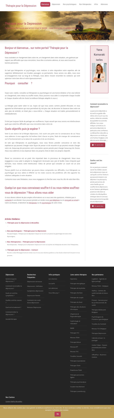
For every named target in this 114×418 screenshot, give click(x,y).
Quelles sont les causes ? (14, 301)
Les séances (53, 279)
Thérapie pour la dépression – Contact (22, 250)
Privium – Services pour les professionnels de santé (100, 302)
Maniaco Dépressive (34, 307)
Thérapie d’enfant (76, 293)
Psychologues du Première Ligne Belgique (100, 318)
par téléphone (55, 200)
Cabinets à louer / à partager (98, 339)
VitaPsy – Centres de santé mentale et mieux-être (100, 293)
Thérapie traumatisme (77, 361)
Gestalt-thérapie (11, 319)
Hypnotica (73, 279)
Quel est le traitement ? (13, 307)
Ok (58, 414)
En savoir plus (99, 145)
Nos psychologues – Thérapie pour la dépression (26, 231)
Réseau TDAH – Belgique (100, 286)
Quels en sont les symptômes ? (11, 294)
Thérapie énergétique (77, 284)
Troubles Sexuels (76, 356)
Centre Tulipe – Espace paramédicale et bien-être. (99, 347)
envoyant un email (71, 200)
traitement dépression (13, 210)
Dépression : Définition (35, 286)
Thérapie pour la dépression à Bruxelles (23, 223)
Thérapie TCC (74, 333)
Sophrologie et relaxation (75, 322)
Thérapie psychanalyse (78, 382)
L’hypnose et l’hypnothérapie (75, 315)
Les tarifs (52, 284)
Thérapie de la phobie (77, 288)
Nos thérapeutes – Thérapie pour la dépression (26, 242)
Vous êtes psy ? (54, 293)
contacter (8, 200)
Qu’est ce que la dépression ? (11, 280)
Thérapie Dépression (99, 333)
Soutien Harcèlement (77, 387)
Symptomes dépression (35, 291)
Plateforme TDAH (76, 370)
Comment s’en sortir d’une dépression (34, 301)
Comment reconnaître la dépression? (14, 287)
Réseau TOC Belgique (99, 329)
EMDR (72, 328)
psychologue (46, 203)
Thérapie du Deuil (76, 302)
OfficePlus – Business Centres (99, 356)
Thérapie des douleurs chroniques (78, 308)
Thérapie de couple (76, 298)
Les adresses (53, 288)
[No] (111, 411)
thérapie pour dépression (30, 210)
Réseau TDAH (74, 338)
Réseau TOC (74, 352)
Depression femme (33, 296)
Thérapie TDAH (75, 366)
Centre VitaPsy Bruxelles (14, 401)
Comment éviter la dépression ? (12, 313)
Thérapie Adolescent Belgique (99, 311)
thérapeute (33, 203)
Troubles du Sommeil (99, 324)
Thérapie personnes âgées (77, 376)
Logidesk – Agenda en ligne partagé (99, 280)
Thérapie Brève (75, 342)
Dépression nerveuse (34, 282)
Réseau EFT (74, 347)
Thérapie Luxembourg (77, 391)
